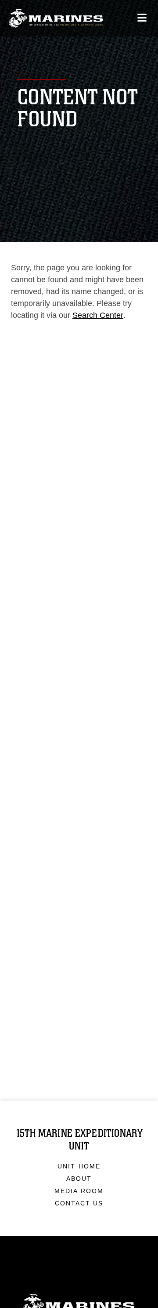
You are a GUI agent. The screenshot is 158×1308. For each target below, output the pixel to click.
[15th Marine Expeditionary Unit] (56, 18)
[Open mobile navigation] (142, 17)
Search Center (97, 315)
